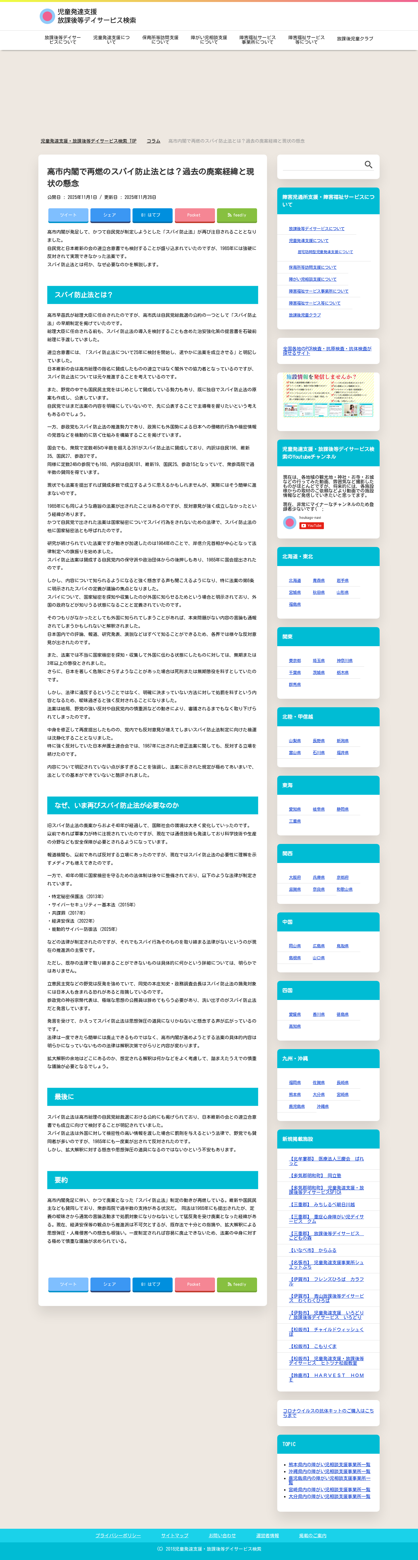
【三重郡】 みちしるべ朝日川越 (322, 1204)
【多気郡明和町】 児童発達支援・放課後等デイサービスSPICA (326, 1190)
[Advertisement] (209, 94)
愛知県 (295, 809)
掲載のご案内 (312, 1535)
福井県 (343, 752)
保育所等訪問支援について (160, 39)
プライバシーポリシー (118, 1535)
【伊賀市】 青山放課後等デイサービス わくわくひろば (326, 1298)
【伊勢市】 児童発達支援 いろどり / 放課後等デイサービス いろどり (326, 1315)
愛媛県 (295, 1014)
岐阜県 (319, 809)
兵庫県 (319, 877)
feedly (239, 215)
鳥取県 (343, 946)
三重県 (295, 821)
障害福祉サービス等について (306, 39)
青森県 (319, 580)
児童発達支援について (111, 39)
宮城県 (295, 592)
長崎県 (343, 1082)
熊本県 (295, 1094)
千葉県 (295, 672)
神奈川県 (345, 660)
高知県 (295, 1026)
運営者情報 (267, 1535)
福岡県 (295, 1082)
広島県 (319, 946)
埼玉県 (319, 660)
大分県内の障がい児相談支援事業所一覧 (330, 1496)
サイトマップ (175, 1535)
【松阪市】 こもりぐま (313, 1346)
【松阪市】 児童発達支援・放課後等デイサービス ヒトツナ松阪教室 (326, 1360)
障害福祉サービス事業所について (257, 39)
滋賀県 (295, 889)
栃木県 (343, 672)
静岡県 (343, 809)
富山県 (295, 752)
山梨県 (295, 741)
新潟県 (343, 741)
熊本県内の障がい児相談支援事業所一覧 (330, 1464)
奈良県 (319, 889)
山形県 (343, 592)
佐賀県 (319, 1082)
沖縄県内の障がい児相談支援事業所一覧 (330, 1471)
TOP (92, 141)
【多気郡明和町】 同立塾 (315, 1175)
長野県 (319, 741)
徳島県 (343, 1014)
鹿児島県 (297, 1106)
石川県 (319, 752)
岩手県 (343, 580)
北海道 (295, 580)
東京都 (295, 660)
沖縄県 (323, 1106)
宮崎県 (343, 1094)
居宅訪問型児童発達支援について (325, 252)
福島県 (295, 604)
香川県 (319, 1014)
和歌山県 (345, 889)
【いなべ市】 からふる (313, 1250)
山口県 (319, 958)
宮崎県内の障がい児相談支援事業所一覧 (330, 1489)
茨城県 (319, 672)
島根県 (295, 958)
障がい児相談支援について (209, 39)
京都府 (343, 877)
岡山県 (295, 946)
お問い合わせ (222, 1535)
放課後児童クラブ (355, 38)
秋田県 (319, 592)
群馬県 (295, 684)
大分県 (319, 1094)
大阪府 (295, 877)
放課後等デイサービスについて (63, 39)
